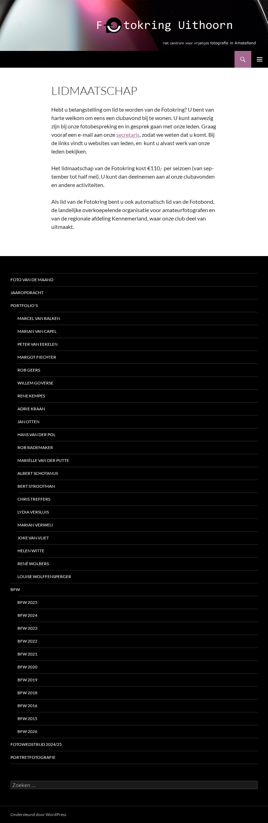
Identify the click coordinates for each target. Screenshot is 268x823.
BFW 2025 (27, 602)
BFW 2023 (27, 628)
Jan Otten (28, 421)
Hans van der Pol (36, 434)
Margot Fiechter (36, 357)
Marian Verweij (35, 525)
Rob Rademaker (35, 447)
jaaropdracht (27, 292)
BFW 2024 (27, 615)
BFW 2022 (27, 641)
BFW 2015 (27, 718)
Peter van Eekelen (37, 344)
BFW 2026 (27, 731)
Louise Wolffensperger (44, 576)
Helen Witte (30, 550)
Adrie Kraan (31, 408)
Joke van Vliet (33, 537)
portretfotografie (32, 757)
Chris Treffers (33, 499)
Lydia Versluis (33, 512)
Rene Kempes (31, 395)
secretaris (128, 134)
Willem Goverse (35, 383)
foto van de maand (31, 279)
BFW (15, 589)
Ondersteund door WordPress (38, 814)
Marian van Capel (37, 331)
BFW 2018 (27, 692)
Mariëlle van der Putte (43, 460)
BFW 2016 (27, 705)
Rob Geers (28, 370)
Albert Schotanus (37, 473)
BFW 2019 (27, 679)
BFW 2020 (27, 666)
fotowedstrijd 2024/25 (36, 744)
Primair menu (259, 59)
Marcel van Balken (38, 318)
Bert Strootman (36, 486)
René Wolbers (33, 563)
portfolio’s (24, 305)
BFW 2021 (27, 654)
